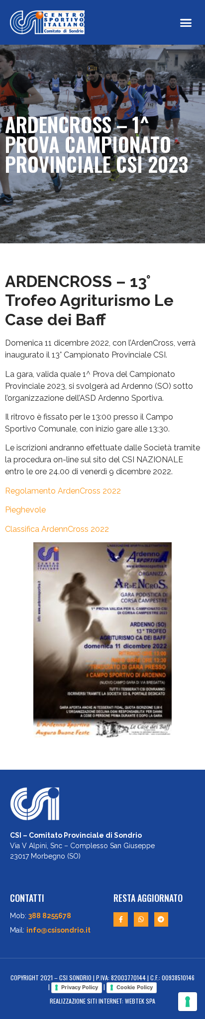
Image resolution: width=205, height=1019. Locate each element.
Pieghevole (25, 509)
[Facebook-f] (120, 919)
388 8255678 (49, 916)
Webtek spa (140, 1001)
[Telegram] (161, 919)
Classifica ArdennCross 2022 (57, 529)
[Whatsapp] (141, 919)
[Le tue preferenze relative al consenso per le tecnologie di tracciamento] (187, 1001)
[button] (186, 22)
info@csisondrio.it (58, 930)
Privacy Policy (79, 987)
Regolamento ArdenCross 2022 (63, 491)
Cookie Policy (134, 987)
